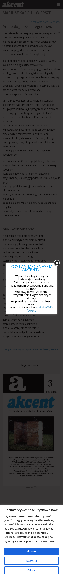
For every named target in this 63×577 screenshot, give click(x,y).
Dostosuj (31, 560)
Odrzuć (31, 570)
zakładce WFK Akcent (40, 308)
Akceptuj (31, 551)
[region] (31, 541)
